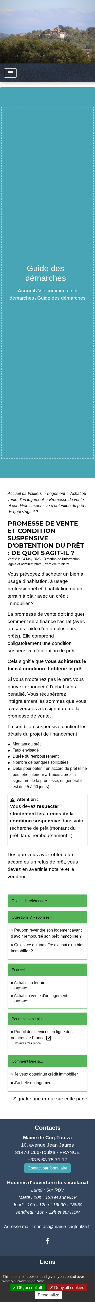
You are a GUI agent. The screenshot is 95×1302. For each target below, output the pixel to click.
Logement (56, 493)
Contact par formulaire (47, 1168)
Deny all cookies (68, 1287)
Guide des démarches (61, 298)
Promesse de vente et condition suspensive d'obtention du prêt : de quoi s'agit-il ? (47, 505)
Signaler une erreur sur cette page (50, 1098)
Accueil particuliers (25, 493)
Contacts (48, 1127)
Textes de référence (28, 901)
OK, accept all (29, 1287)
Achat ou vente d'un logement (40, 996)
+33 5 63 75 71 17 (47, 1159)
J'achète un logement (33, 1083)
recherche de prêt (30, 828)
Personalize (48, 1295)
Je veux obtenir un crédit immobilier (46, 1074)
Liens (47, 1261)
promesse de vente (35, 614)
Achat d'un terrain (29, 983)
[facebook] (48, 1241)
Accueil (26, 290)
